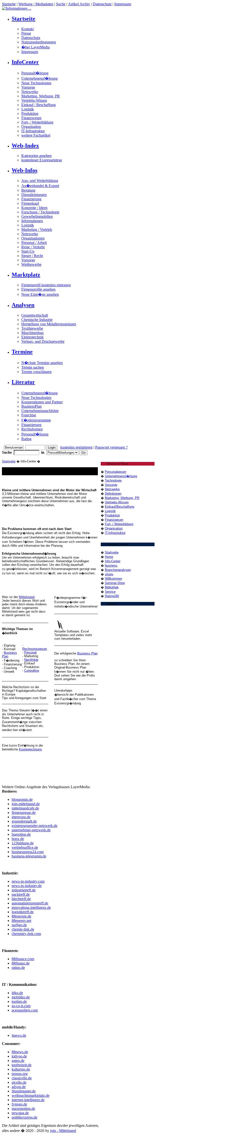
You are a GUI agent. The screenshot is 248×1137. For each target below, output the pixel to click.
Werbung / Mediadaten (35, 4)
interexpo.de (21, 817)
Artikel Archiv (79, 4)
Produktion (29, 113)
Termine (22, 352)
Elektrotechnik (32, 337)
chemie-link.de (23, 929)
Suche (60, 4)
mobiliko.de (21, 997)
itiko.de (17, 993)
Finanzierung (31, 199)
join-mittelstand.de (26, 804)
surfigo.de (19, 925)
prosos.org (20, 1074)
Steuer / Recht (32, 256)
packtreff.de (21, 894)
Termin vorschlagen (36, 372)
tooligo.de (19, 1001)
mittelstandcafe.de (25, 808)
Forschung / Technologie (40, 212)
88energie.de (21, 916)
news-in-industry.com (28, 881)
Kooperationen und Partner (42, 402)
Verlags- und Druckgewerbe (42, 341)
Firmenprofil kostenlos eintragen (46, 285)
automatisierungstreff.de (30, 903)
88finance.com (23, 959)
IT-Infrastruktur (33, 131)
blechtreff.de (21, 899)
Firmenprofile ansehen (38, 289)
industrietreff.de (24, 890)
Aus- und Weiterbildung (39, 181)
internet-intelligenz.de (28, 1100)
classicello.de (22, 1078)
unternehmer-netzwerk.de (31, 830)
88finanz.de (21, 963)
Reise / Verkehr (33, 247)
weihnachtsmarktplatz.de (30, 1095)
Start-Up (27, 251)
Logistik (27, 109)
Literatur (23, 382)
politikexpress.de (24, 1117)
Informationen (32, 221)
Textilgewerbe (32, 328)
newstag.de (20, 1113)
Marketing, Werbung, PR (40, 96)
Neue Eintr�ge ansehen (40, 294)
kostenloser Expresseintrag (41, 160)
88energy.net (21, 921)
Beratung (28, 190)
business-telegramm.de (29, 856)
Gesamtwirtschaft (34, 315)
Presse (26, 33)
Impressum (122, 4)
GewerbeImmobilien (37, 216)
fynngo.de (19, 1104)
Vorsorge (28, 87)
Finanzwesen (31, 118)
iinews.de (19, 1035)
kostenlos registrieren (76, 447)
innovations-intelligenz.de (31, 907)
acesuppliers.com (25, 1010)
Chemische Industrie (37, 320)
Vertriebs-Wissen (34, 100)
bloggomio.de (22, 799)
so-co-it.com (21, 1006)
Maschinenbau (32, 333)
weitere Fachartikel (35, 135)
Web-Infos (24, 170)
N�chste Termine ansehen (42, 363)
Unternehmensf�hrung (39, 78)
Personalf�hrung (34, 73)
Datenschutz (102, 4)
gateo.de (18, 1061)
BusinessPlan (31, 406)
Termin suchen (32, 367)
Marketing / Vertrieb (36, 229)
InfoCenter (25, 62)
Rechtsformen (32, 429)
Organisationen (33, 238)
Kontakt (27, 29)
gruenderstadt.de (24, 821)
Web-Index (25, 145)
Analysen (23, 305)
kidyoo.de (19, 1056)
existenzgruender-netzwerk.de (34, 826)
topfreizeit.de (21, 1065)
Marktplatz (26, 275)
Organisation (31, 127)
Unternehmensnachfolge (40, 411)
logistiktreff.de (23, 912)
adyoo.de (19, 1087)
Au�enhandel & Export (40, 186)
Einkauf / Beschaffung (38, 105)
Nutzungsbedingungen (38, 42)
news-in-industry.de (27, 886)
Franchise (28, 415)
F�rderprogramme (36, 420)
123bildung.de (23, 843)
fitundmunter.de (24, 1091)
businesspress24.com (28, 852)
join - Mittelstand (63, 1131)
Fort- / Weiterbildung (37, 122)
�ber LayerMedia (35, 47)
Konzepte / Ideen (34, 208)
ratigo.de (18, 968)
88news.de (20, 1052)
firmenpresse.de (24, 812)
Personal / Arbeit (34, 243)
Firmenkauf (30, 203)
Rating (26, 439)
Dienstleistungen (34, 195)
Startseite (9, 4)
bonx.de (18, 839)
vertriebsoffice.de (25, 847)
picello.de (19, 1082)
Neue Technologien (36, 83)
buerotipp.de (21, 834)
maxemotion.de (23, 1108)
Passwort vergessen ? (111, 447)
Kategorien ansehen (36, 156)
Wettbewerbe (31, 264)
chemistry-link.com (26, 934)
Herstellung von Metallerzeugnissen (48, 324)
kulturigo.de (21, 1069)
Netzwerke (29, 92)
